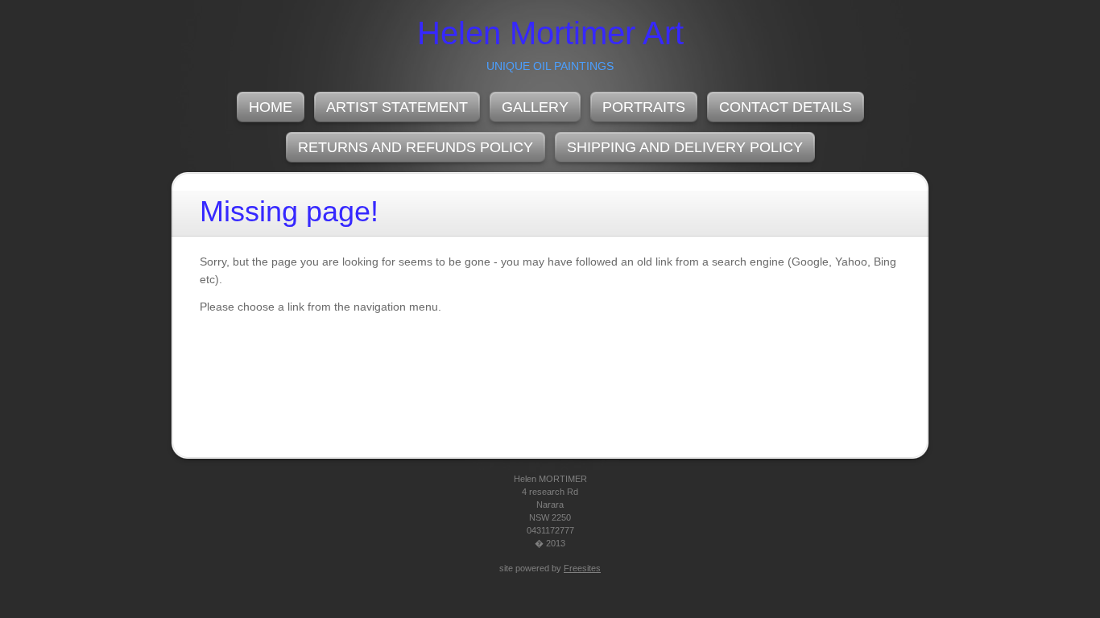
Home (270, 107)
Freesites (582, 568)
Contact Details (785, 107)
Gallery (535, 107)
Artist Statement (397, 107)
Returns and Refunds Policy (415, 147)
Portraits (643, 107)
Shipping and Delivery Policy (685, 147)
